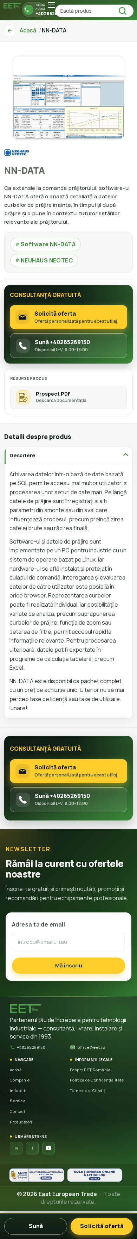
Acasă (15, 1069)
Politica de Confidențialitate (97, 1080)
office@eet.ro (91, 1047)
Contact (17, 1111)
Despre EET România (90, 1069)
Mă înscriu (68, 965)
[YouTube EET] (48, 1148)
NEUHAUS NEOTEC (44, 260)
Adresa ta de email (38, 924)
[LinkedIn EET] (16, 1148)
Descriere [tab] (22, 455)
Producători (21, 1122)
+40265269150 (31, 1047)
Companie (20, 1080)
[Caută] (125, 11)
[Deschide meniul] (51, 5)
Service (18, 1100)
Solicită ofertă (102, 1226)
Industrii (18, 1090)
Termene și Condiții (89, 1090)
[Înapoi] (10, 30)
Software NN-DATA (45, 244)
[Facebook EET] (32, 1148)
